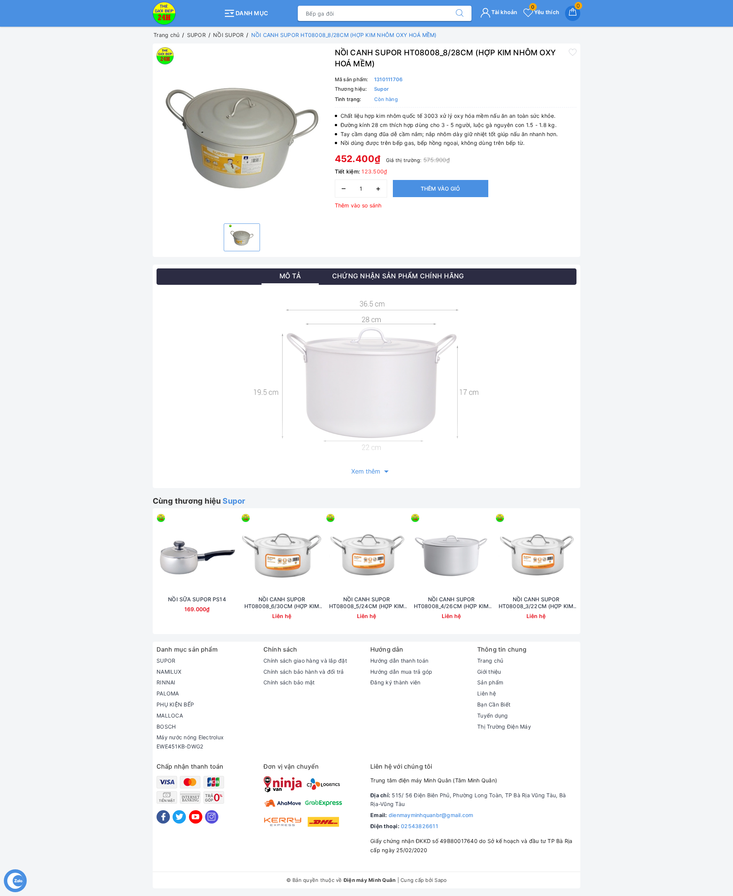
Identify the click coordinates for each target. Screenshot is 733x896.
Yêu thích (545, 12)
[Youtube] (195, 817)
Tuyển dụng (492, 715)
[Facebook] (163, 817)
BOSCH (166, 726)
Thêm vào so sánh (358, 205)
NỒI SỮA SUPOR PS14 (197, 599)
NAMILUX (169, 671)
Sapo (440, 880)
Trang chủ (490, 660)
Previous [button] (135, 577)
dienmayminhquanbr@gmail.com (431, 815)
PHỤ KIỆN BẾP (175, 704)
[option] (242, 132)
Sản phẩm (490, 682)
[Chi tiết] (245, 554)
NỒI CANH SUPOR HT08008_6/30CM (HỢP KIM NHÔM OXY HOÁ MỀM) (281, 603)
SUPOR (166, 660)
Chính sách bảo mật (289, 682)
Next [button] (597, 577)
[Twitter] (179, 817)
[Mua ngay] (161, 554)
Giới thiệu (489, 671)
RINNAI (166, 682)
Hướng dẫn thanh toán (399, 660)
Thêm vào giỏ (440, 188)
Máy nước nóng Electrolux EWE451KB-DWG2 (190, 742)
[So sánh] (233, 554)
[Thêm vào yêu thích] (572, 51)
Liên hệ (486, 693)
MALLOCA (170, 715)
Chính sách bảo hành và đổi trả (303, 671)
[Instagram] (211, 817)
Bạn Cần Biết (493, 704)
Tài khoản (504, 12)
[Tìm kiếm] (459, 13)
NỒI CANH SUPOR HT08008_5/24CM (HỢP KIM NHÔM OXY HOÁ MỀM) (366, 603)
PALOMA (168, 693)
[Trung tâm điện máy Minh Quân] (186, 13)
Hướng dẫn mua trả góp (401, 671)
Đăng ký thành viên (395, 682)
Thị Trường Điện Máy (504, 726)
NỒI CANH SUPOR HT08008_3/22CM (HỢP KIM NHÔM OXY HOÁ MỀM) (536, 603)
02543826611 (419, 826)
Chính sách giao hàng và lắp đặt (305, 660)
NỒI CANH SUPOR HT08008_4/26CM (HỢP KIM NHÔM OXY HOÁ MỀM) (451, 603)
